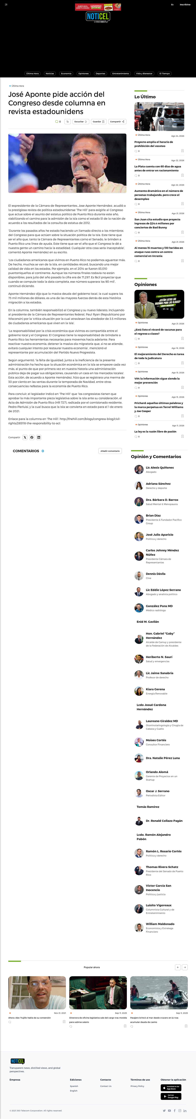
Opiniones (83, 73)
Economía (66, 73)
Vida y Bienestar (144, 73)
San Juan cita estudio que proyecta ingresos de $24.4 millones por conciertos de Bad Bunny (157, 223)
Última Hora (32, 73)
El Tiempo (165, 73)
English (73, 1090)
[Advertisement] (98, 46)
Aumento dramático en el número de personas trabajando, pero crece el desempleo (158, 194)
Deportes (100, 73)
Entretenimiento (120, 73)
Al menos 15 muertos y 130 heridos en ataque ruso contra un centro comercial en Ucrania (158, 251)
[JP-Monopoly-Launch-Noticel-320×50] (98, 7)
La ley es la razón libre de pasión (155, 431)
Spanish (74, 1086)
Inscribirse (185, 4)
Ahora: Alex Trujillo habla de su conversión (29, 1018)
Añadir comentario (110, 451)
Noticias (50, 73)
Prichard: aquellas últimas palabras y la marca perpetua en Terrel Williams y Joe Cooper (158, 406)
